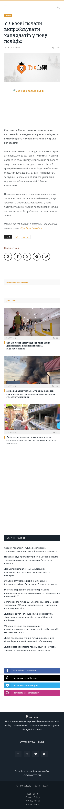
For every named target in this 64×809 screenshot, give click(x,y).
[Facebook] (18, 753)
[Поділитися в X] (27, 257)
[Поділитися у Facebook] (17, 257)
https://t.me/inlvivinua (31, 228)
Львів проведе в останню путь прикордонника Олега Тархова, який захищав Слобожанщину (29, 639)
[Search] (58, 7)
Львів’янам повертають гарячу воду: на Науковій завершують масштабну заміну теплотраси (30, 648)
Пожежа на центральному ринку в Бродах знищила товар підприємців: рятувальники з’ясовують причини (30, 393)
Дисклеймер (32, 804)
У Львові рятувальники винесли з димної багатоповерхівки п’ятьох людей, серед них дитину (31, 582)
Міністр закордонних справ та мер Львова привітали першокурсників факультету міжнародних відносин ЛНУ (32, 593)
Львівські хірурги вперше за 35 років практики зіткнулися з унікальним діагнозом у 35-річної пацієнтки (28, 617)
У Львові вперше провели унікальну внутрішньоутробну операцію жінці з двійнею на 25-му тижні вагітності (31, 629)
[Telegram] (35, 753)
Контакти (32, 793)
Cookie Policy (32, 797)
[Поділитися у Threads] (8, 257)
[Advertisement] (34, 269)
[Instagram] (27, 753)
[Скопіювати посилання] (46, 257)
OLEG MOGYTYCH (32, 775)
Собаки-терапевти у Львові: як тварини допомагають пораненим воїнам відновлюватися (28, 345)
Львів (8, 15)
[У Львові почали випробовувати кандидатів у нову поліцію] (32, 68)
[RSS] (44, 753)
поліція (26, 237)
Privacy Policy (32, 800)
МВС (16, 237)
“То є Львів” (25, 785)
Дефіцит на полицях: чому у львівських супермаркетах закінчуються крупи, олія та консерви (31, 440)
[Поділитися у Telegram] (37, 257)
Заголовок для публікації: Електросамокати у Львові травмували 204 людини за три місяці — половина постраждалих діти (31, 605)
